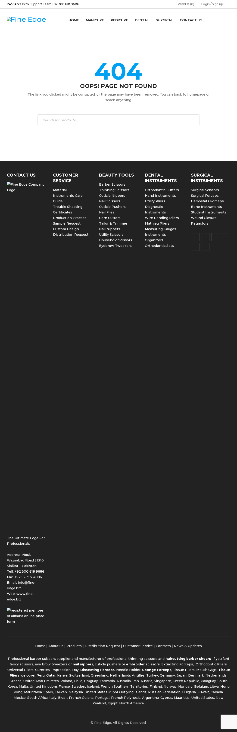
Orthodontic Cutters (162, 190)
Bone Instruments (206, 207)
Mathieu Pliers (157, 223)
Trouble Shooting (67, 207)
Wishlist (186, 4)
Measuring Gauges (160, 229)
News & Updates (188, 646)
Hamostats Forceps (207, 201)
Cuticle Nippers (112, 195)
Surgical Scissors (205, 190)
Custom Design (66, 229)
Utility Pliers (155, 201)
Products (74, 646)
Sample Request (67, 223)
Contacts (163, 646)
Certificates (62, 212)
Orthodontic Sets (159, 246)
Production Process (69, 218)
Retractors (200, 223)
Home (40, 646)
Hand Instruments (160, 195)
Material (60, 190)
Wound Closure (204, 218)
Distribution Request (70, 234)
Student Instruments (208, 212)
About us (55, 646)
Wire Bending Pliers (162, 218)
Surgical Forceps (205, 195)
